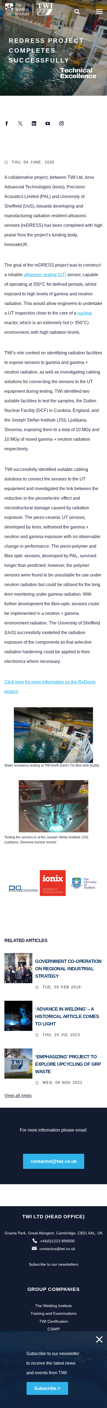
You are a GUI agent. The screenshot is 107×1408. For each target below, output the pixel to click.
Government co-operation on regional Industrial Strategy (68, 969)
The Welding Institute (53, 1306)
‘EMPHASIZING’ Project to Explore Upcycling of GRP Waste (68, 1064)
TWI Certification (53, 1321)
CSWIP (53, 1329)
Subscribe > (47, 1388)
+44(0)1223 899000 (57, 1241)
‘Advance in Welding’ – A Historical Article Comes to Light (67, 1016)
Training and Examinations (53, 1313)
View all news (18, 1095)
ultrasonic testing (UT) (45, 274)
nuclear (84, 313)
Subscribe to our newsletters (53, 1264)
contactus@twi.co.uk (54, 1161)
